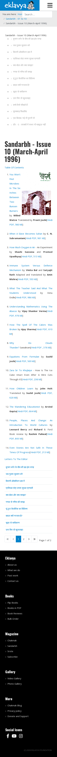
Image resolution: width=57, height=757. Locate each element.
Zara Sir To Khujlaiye (20, 370)
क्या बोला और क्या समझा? (23, 65)
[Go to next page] (28, 539)
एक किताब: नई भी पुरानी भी (24, 117)
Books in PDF (14, 607)
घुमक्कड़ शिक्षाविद (20, 111)
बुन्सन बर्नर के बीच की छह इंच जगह (27, 38)
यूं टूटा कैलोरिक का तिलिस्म (24, 78)
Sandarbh (12, 645)
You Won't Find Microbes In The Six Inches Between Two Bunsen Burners (14, 192)
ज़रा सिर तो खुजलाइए (21, 98)
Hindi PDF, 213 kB (39, 452)
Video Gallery (14, 678)
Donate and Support (18, 716)
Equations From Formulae (24, 356)
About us (12, 564)
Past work (12, 575)
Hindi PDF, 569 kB (25, 361)
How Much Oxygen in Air (22, 247)
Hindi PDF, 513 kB (31, 256)
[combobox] (37, 14)
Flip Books (12, 602)
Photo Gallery (14, 683)
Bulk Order (13, 618)
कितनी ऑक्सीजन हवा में (22, 51)
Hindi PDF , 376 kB (41, 347)
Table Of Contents (14, 167)
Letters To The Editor (16, 459)
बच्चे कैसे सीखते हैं (20, 104)
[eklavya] (20, 5)
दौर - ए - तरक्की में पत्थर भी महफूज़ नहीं (29, 124)
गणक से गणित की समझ (22, 71)
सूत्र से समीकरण (20, 91)
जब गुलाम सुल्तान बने (21, 45)
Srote (10, 651)
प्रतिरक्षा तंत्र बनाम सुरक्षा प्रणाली (26, 58)
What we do (13, 570)
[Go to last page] (34, 539)
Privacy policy (14, 710)
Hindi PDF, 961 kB (35, 238)
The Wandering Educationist (24, 406)
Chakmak (12, 640)
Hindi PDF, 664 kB (26, 411)
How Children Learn (21, 388)
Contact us (13, 580)
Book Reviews (14, 613)
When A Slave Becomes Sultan (25, 233)
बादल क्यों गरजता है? (21, 84)
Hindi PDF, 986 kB (25, 297)
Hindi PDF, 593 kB (27, 279)
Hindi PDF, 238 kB (31, 379)
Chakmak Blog (14, 705)
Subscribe (12, 656)
